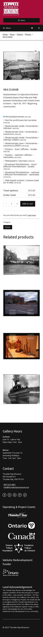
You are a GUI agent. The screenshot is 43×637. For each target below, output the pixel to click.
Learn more (31, 215)
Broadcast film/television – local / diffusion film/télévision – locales (20, 166)
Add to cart (27, 203)
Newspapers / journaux (20, 160)
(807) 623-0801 (10, 484)
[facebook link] (4, 495)
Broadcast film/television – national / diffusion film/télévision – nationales (21, 174)
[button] (36, 51)
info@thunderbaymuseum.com (16, 487)
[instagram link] (9, 495)
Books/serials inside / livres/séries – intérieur (21, 127)
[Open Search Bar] (39, 28)
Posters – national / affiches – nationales (18, 156)
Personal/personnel (18, 116)
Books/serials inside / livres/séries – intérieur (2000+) (21, 138)
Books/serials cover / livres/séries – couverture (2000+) (21, 144)
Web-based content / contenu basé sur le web (21, 181)
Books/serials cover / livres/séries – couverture (21, 132)
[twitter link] (20, 495)
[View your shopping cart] (32, 28)
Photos (7, 227)
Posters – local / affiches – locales (20, 150)
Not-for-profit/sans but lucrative (19, 121)
